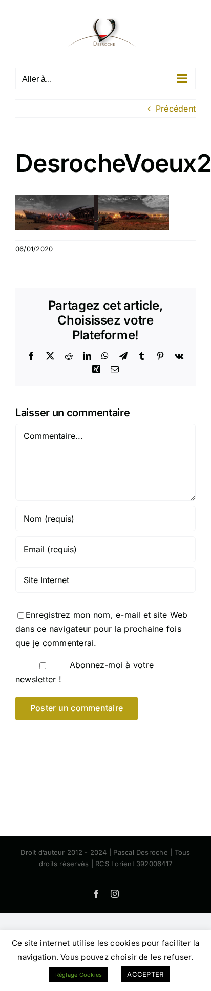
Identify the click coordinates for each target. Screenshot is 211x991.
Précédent (176, 108)
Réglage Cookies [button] (78, 974)
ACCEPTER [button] (145, 974)
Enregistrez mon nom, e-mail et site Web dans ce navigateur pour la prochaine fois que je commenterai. (101, 629)
